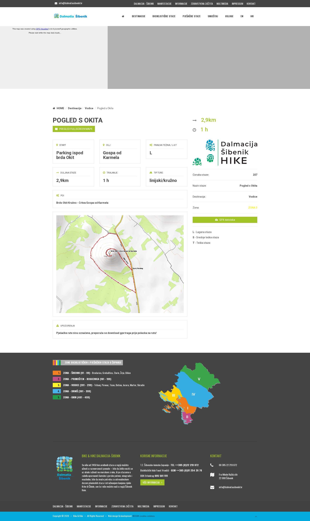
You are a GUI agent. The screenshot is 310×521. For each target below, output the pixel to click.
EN (242, 16)
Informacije (181, 3)
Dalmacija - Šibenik (144, 3)
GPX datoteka (226, 219)
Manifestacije (164, 3)
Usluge (229, 16)
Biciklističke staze (163, 16)
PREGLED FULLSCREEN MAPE (75, 129)
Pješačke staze (192, 16)
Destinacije (138, 16)
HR (252, 16)
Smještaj (213, 16)
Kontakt (251, 3)
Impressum (237, 3)
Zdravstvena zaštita (202, 3)
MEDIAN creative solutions (144, 515)
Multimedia (222, 3)
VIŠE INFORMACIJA (152, 482)
